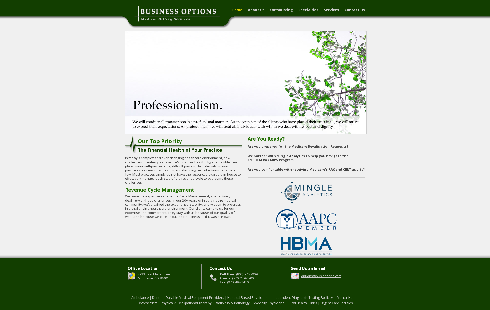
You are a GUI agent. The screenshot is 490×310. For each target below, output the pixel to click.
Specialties (308, 9)
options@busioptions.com (321, 276)
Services (331, 9)
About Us (256, 9)
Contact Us (355, 9)
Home (237, 9)
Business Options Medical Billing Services (186, 13)
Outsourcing (281, 9)
